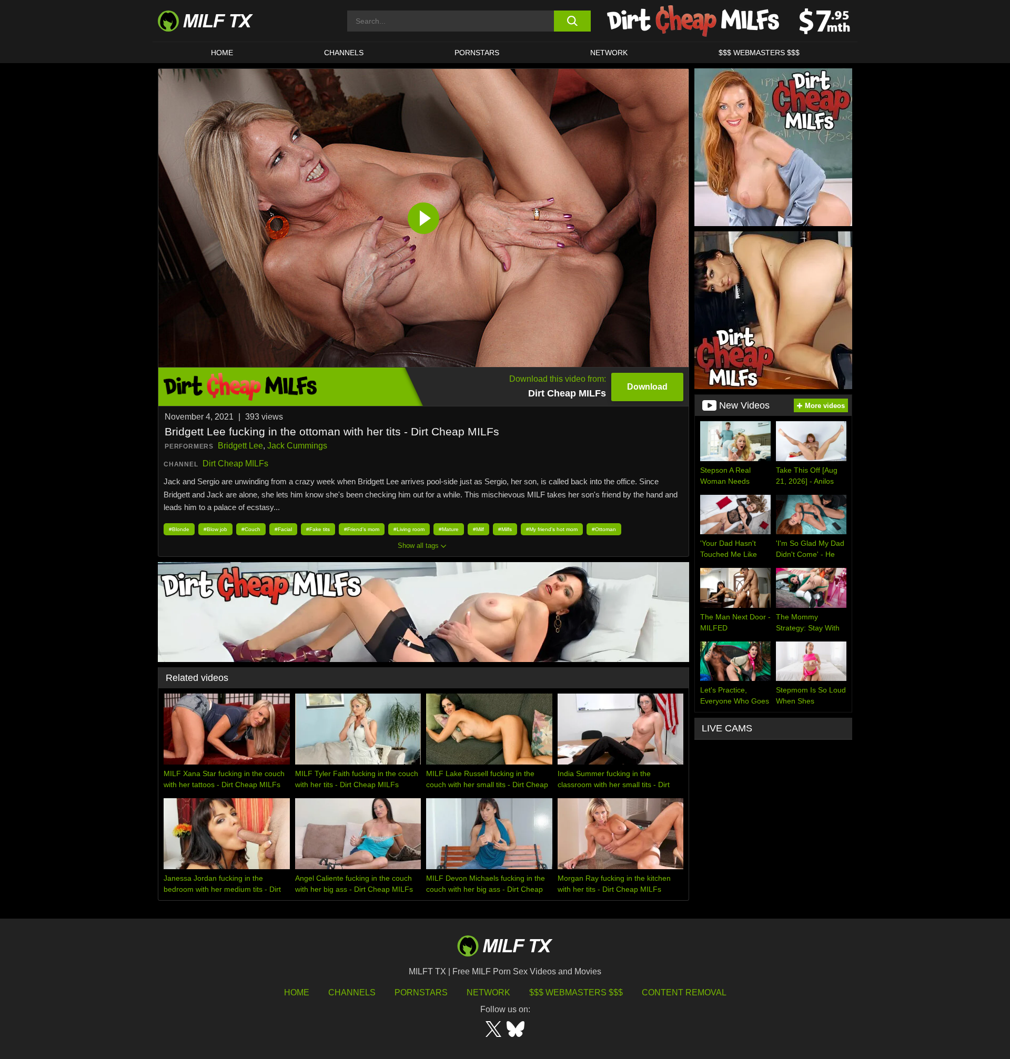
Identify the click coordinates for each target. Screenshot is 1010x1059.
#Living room (409, 529)
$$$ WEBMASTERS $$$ (759, 52)
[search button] (572, 21)
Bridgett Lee (240, 445)
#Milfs (505, 529)
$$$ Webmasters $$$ (576, 992)
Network (609, 52)
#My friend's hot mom (552, 529)
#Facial (283, 529)
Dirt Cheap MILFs (235, 463)
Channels (352, 992)
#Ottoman (604, 529)
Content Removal (684, 992)
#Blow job (215, 529)
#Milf (478, 529)
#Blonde (179, 529)
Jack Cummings (297, 445)
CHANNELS (343, 52)
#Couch (250, 529)
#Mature (449, 529)
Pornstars (476, 52)
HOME (222, 52)
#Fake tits (318, 529)
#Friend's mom (361, 529)
